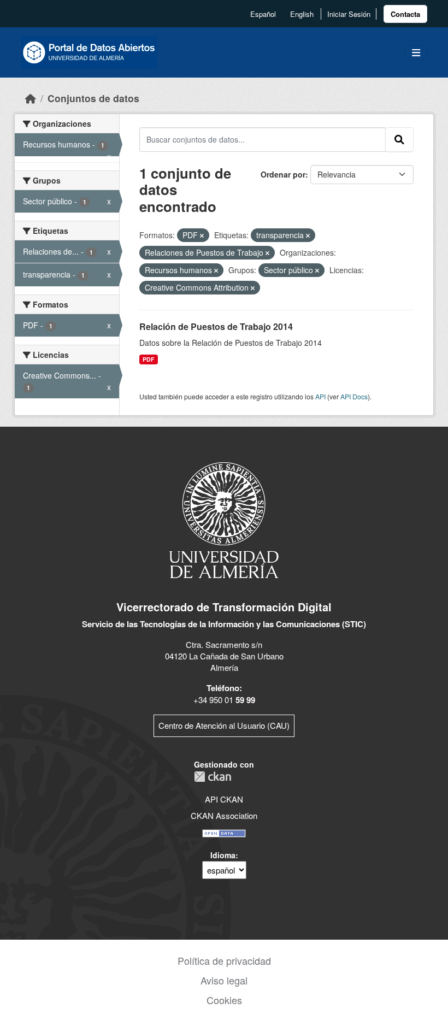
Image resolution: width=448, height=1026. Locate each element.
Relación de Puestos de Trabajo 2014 (216, 326)
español (263, 14)
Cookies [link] (224, 1000)
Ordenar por (283, 174)
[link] (405, 14)
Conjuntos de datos (93, 98)
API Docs (354, 396)
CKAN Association (224, 815)
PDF (148, 359)
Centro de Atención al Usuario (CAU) (224, 725)
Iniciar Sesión (348, 14)
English (302, 14)
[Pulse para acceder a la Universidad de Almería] (224, 519)
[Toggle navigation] (416, 53)
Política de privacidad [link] (224, 960)
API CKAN (224, 799)
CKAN (212, 776)
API (320, 396)
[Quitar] (202, 235)
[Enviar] (399, 139)
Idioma (222, 855)
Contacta (405, 14)
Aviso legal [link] (224, 980)
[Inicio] (30, 98)
